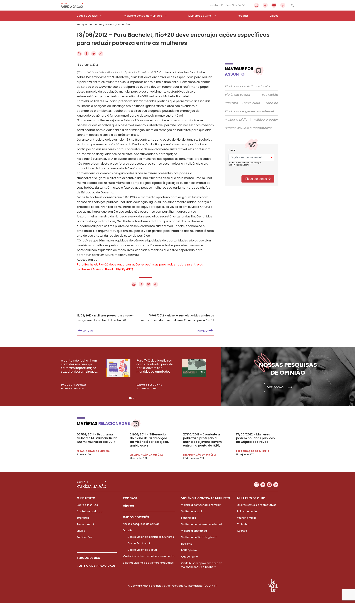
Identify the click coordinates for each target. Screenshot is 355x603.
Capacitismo (189, 556)
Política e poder (266, 119)
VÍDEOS (128, 506)
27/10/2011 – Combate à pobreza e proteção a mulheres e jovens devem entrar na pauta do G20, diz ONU (202, 440)
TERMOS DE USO (88, 558)
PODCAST (130, 498)
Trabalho (271, 103)
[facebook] (265, 5)
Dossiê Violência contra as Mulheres (151, 537)
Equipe (81, 531)
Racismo (231, 103)
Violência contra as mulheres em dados (149, 556)
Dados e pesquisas (74, 384)
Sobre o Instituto (87, 505)
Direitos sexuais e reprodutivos (248, 128)
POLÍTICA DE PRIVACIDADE (96, 566)
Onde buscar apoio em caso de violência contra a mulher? (201, 565)
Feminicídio (251, 103)
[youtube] (273, 5)
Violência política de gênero (199, 537)
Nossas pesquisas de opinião (141, 524)
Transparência (86, 524)
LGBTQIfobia (189, 550)
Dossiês (128, 530)
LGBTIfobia (270, 94)
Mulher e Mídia (236, 119)
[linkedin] (282, 5)
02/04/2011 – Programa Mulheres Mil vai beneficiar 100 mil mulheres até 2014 (97, 438)
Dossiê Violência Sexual (142, 550)
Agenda (242, 531)
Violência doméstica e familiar (249, 86)
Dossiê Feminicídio (139, 543)
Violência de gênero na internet (249, 111)
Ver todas (275, 387)
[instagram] (256, 5)
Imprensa (83, 518)
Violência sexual (237, 94)
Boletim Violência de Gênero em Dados (148, 563)
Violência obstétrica (194, 531)
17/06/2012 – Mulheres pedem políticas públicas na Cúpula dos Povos (255, 438)
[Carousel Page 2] (134, 398)
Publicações (84, 537)
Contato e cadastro (89, 511)
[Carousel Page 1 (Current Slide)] (130, 398)
